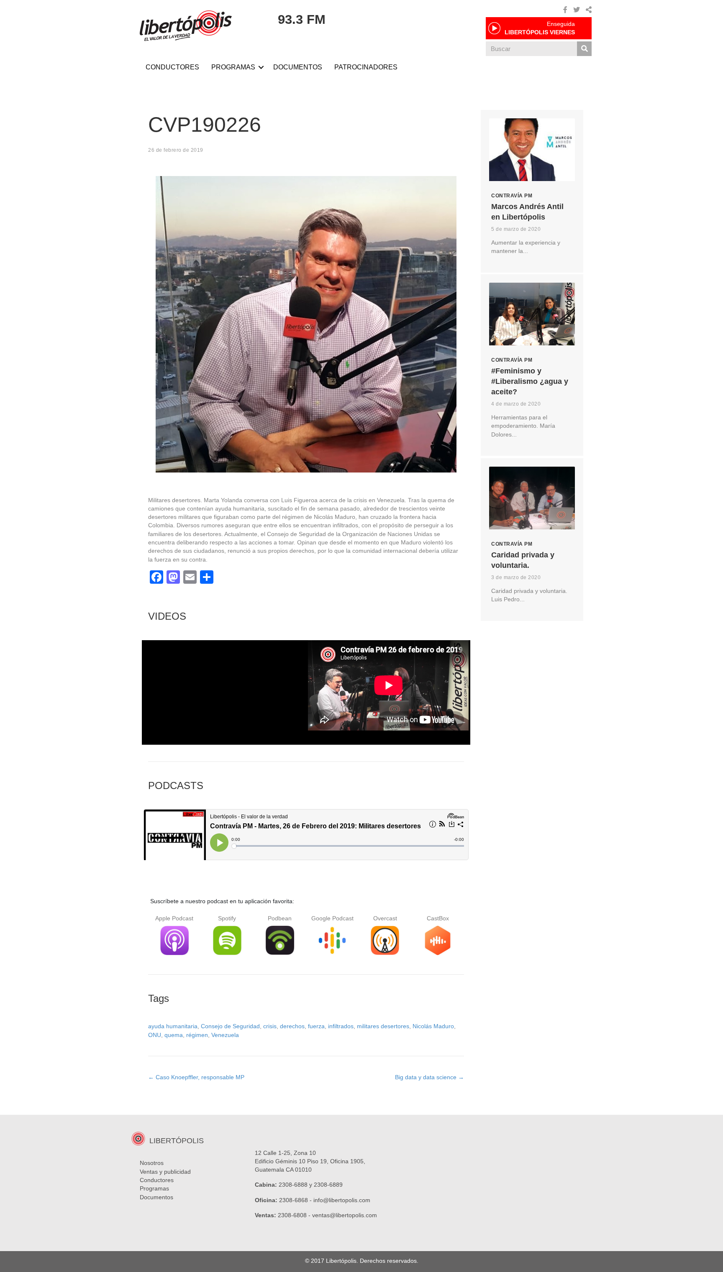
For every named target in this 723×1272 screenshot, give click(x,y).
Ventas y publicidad (165, 1171)
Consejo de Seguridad (230, 1026)
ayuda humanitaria (172, 1026)
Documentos (156, 1197)
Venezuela (225, 1035)
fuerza (316, 1026)
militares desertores (383, 1026)
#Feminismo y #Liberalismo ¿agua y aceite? (529, 381)
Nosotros (152, 1163)
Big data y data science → (429, 1077)
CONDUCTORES (172, 67)
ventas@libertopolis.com (344, 1215)
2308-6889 (328, 1184)
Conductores (157, 1180)
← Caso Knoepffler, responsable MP (196, 1077)
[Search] (584, 48)
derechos (292, 1026)
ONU (154, 1035)
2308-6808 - (295, 1215)
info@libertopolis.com (341, 1200)
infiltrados (341, 1026)
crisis (270, 1026)
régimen (197, 1035)
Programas (154, 1188)
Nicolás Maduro (433, 1026)
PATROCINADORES (365, 67)
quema (173, 1035)
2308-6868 (293, 1200)
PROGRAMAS (233, 67)
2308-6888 (293, 1184)
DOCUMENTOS (297, 67)
